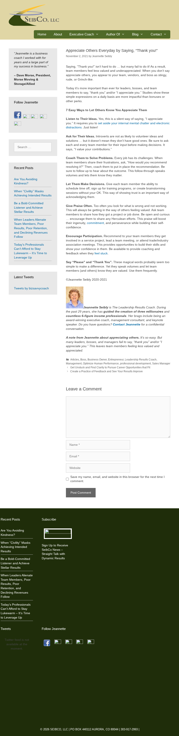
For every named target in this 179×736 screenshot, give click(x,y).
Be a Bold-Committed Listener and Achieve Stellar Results (28, 207)
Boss (83, 359)
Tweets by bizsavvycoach (31, 288)
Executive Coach (81, 34)
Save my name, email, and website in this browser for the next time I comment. (117, 479)
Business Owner (97, 359)
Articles (74, 359)
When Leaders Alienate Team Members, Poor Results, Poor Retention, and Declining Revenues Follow (31, 228)
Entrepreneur (116, 359)
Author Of (113, 34)
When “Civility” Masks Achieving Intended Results (15, 547)
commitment (95, 223)
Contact (156, 34)
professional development (135, 363)
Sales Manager (161, 363)
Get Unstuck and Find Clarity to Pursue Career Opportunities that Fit (110, 367)
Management (74, 363)
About (58, 34)
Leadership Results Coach (141, 359)
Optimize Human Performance (101, 363)
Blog (135, 34)
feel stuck (101, 253)
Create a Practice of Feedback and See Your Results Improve (106, 371)
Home (42, 34)
